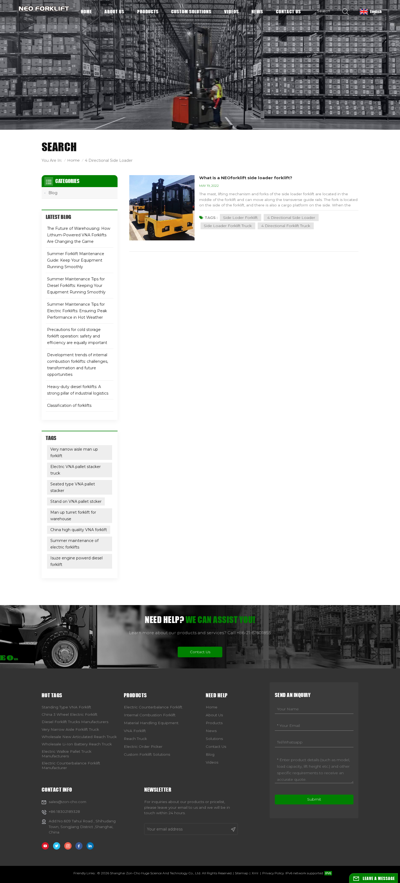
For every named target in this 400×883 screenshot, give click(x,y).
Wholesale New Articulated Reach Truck (79, 737)
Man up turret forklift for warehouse (73, 515)
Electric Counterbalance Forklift (153, 707)
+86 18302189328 (64, 811)
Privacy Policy (273, 873)
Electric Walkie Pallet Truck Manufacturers (66, 753)
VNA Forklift (135, 731)
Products (148, 11)
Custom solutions (191, 11)
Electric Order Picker (143, 746)
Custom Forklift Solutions (147, 754)
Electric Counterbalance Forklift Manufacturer (71, 765)
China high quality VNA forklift (78, 529)
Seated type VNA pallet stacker (72, 487)
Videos (231, 11)
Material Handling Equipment (151, 723)
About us (114, 11)
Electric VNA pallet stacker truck (75, 470)
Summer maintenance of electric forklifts (74, 544)
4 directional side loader (291, 217)
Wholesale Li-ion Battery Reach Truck (77, 744)
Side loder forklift (240, 217)
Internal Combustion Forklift (150, 715)
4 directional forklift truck (285, 225)
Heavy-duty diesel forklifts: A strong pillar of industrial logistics (77, 390)
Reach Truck (135, 738)
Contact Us (200, 652)
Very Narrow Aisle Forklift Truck (70, 729)
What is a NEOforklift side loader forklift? (245, 177)
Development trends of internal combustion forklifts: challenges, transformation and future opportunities (77, 364)
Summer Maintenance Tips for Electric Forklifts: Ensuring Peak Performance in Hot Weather (77, 311)
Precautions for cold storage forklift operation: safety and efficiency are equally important (77, 336)
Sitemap (241, 873)
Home (86, 11)
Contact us (288, 11)
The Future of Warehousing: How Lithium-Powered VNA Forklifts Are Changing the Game (78, 235)
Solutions (214, 738)
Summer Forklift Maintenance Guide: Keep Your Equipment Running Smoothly (75, 260)
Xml (255, 873)
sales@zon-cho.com (67, 802)
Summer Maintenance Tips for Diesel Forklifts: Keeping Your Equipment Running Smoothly (76, 286)
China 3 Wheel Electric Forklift (69, 714)
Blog (52, 192)
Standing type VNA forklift (66, 707)
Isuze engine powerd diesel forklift (76, 561)
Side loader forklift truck (228, 225)
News (257, 11)
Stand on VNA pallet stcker (75, 501)
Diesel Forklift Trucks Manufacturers (75, 722)
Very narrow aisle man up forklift (74, 452)
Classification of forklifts (69, 405)
